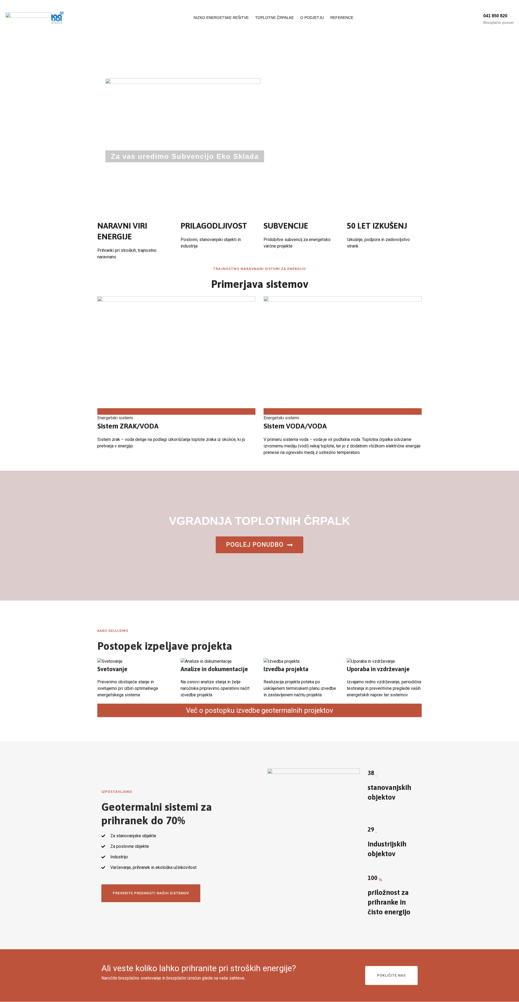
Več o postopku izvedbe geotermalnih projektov (259, 710)
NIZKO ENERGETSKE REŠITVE (221, 17)
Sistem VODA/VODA (295, 426)
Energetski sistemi (115, 417)
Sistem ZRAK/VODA (128, 426)
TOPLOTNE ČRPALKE (274, 17)
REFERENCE (341, 17)
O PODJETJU (312, 17)
